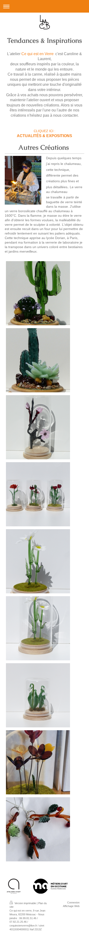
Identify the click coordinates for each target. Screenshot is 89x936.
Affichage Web (71, 906)
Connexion (73, 902)
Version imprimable (25, 903)
